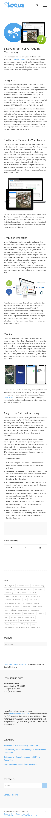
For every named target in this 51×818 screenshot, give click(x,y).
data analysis (39, 589)
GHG (35, 600)
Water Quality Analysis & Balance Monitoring (20, 764)
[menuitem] (37, 5)
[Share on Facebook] (11, 548)
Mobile (7, 614)
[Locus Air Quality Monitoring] (25, 32)
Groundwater (27, 603)
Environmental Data (33, 596)
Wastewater (25, 624)
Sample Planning (17, 617)
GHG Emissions (10, 603)
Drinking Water (20, 593)
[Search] (37, 5)
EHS (29, 593)
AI (5, 586)
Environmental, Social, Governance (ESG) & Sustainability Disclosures (25, 751)
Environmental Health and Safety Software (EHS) (22, 745)
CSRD (30, 589)
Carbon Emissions (23, 586)
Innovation (26, 607)
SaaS (6, 617)
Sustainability (29, 617)
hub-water (16, 607)
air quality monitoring (19, 59)
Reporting (41, 614)
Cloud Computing (38, 586)
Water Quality (9, 627)
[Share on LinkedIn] (40, 548)
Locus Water (35, 610)
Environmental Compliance (14, 596)
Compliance (9, 589)
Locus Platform (10, 610)
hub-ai (36, 603)
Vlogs (33, 620)
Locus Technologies (11, 664)
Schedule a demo (11, 795)
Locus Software (23, 610)
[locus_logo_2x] (21, 5)
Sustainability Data (11, 620)
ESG (30, 600)
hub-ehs (8, 607)
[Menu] (43, 5)
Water (34, 624)
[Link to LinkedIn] (45, 811)
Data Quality (9, 593)
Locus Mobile (8, 397)
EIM (34, 593)
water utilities (35, 627)
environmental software (19, 714)
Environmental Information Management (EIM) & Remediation (22, 758)
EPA (25, 600)
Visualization (24, 620)
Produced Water (29, 614)
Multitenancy (16, 614)
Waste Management (12, 624)
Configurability (21, 589)
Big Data (11, 586)
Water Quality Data (22, 627)
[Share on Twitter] (25, 548)
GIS (19, 603)
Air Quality (23, 664)
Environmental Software (13, 600)
